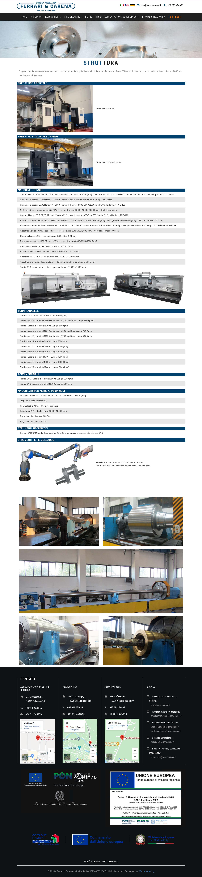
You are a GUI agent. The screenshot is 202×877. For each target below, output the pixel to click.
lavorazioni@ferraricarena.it (163, 757)
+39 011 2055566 (33, 708)
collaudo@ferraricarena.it (162, 742)
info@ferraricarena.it (151, 5)
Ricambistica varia (153, 17)
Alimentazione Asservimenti (122, 17)
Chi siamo (36, 17)
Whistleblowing (110, 861)
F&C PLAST (175, 17)
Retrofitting (93, 17)
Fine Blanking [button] (72, 17)
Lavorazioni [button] (52, 17)
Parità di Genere (92, 861)
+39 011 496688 (175, 5)
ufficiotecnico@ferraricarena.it (165, 726)
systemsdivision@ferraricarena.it (166, 731)
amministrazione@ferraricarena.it (166, 716)
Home (24, 17)
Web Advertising (146, 871)
